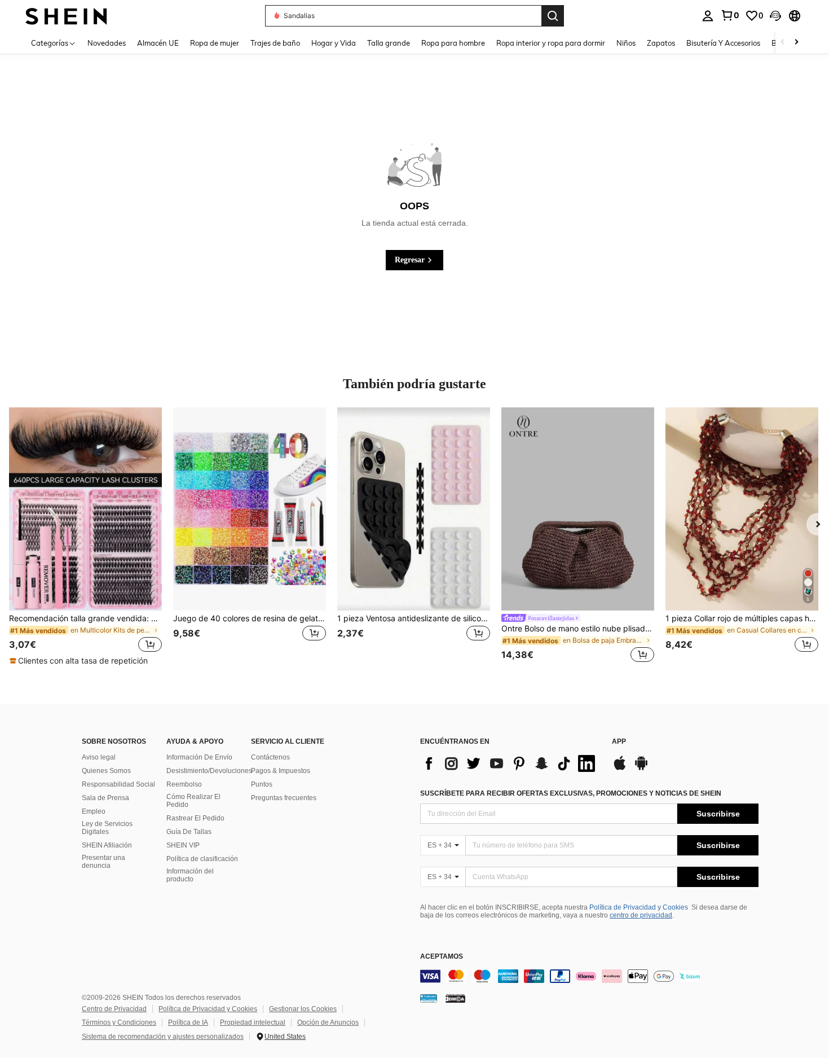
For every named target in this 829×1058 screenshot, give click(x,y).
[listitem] (85, 536)
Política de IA (188, 1022)
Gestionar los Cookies (303, 1009)
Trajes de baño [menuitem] (275, 42)
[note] (80, 660)
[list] (510, 763)
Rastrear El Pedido (195, 818)
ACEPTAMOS (441, 956)
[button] (775, 16)
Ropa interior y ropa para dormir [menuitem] (550, 42)
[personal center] (708, 16)
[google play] (641, 768)
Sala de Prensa (105, 798)
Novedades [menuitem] (106, 42)
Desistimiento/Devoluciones (209, 771)
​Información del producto (190, 875)
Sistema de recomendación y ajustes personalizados (163, 1037)
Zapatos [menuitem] (661, 42)
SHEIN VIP (183, 845)
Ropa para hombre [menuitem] (453, 42)
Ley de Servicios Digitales (107, 828)
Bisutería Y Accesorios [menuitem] (723, 42)
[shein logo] (66, 15)
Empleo (93, 811)
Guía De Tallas (188, 832)
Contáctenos (270, 757)
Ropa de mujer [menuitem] (214, 42)
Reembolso (184, 784)
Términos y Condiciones (119, 1022)
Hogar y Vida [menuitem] (333, 42)
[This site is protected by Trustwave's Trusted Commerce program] (428, 998)
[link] (729, 15)
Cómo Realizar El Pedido (193, 801)
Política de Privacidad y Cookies (638, 907)
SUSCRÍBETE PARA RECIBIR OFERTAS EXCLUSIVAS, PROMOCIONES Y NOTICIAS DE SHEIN (570, 793)
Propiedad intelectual (252, 1022)
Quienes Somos (106, 771)
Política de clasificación (202, 859)
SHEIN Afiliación (107, 845)
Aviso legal (99, 757)
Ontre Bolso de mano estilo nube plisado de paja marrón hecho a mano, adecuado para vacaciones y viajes (577, 628)
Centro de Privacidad (114, 1009)
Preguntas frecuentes (283, 798)
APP (619, 741)
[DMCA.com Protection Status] (455, 998)
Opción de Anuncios (328, 1022)
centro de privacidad (641, 915)
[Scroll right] (796, 43)
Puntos (261, 784)
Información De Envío (199, 757)
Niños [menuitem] (626, 42)
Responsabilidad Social (118, 784)
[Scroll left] (783, 43)
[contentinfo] (589, 976)
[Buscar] (552, 16)
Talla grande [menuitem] (388, 42)
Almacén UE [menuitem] (158, 42)
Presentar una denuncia (103, 862)
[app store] (620, 768)
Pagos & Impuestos (280, 771)
